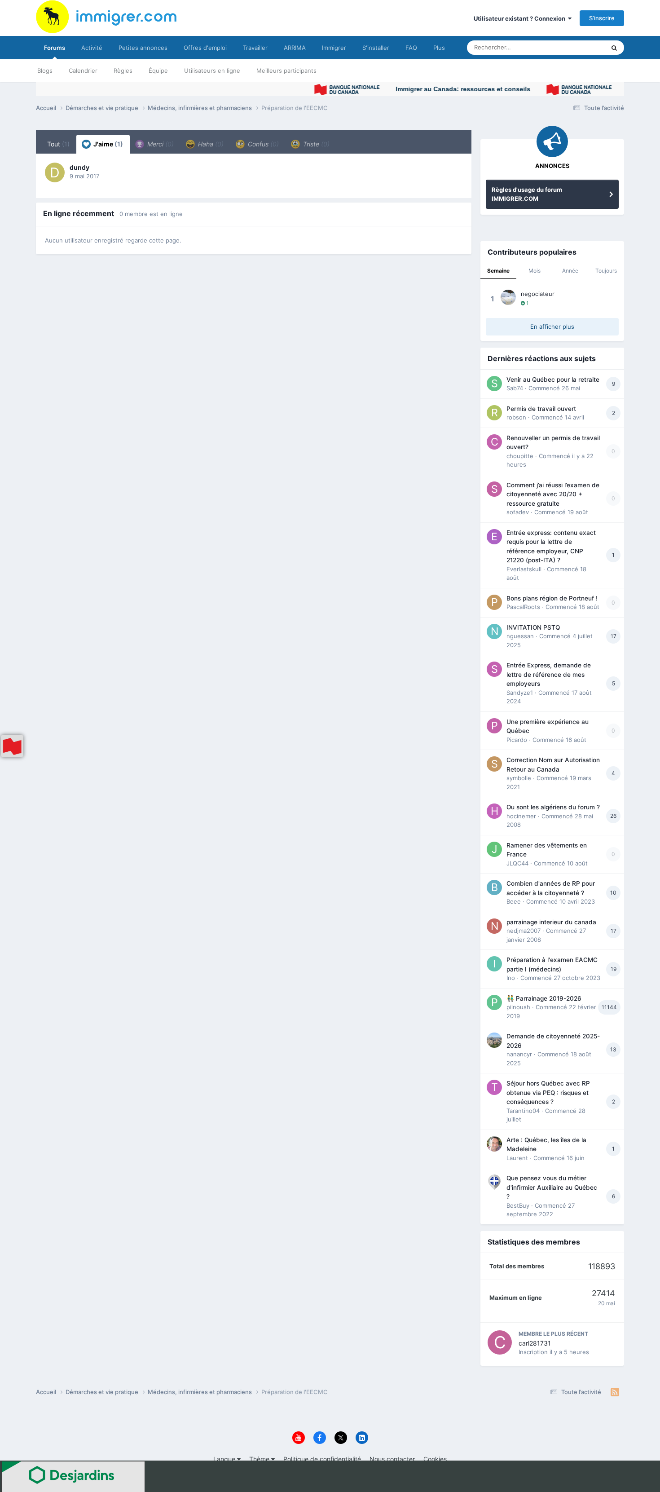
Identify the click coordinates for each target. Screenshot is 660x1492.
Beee (513, 901)
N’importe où (576, 47)
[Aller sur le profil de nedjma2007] (494, 926)
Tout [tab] (58, 144)
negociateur (537, 293)
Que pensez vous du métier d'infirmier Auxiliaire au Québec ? (551, 1187)
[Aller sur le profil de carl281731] (500, 1342)
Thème (260, 1459)
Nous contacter (392, 1459)
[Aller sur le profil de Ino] (494, 963)
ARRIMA (295, 47)
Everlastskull (523, 569)
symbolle (518, 777)
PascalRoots (523, 606)
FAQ (411, 47)
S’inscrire (602, 18)
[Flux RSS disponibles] (615, 1392)
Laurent (517, 1157)
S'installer (375, 47)
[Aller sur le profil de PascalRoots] (494, 602)
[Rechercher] (614, 47)
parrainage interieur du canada (551, 922)
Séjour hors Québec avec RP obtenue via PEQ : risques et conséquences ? (548, 1092)
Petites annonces (143, 47)
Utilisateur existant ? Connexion (521, 18)
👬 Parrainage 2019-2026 (543, 998)
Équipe (158, 70)
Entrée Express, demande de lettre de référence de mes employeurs (548, 674)
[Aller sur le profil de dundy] (55, 172)
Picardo (516, 739)
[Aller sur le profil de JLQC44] (494, 849)
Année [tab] (570, 270)
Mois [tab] (534, 270)
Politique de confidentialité (322, 1459)
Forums (54, 47)
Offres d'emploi (205, 47)
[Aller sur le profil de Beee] (494, 887)
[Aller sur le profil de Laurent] (494, 1144)
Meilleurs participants (286, 70)
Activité (91, 47)
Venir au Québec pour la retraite (552, 379)
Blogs (45, 70)
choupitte (519, 455)
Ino (510, 977)
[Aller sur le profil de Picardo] (494, 725)
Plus (439, 47)
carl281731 (535, 1343)
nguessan (520, 636)
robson (516, 417)
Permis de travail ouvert (541, 408)
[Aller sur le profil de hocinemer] (494, 811)
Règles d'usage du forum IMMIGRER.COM (527, 194)
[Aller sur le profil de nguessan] (494, 631)
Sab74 (514, 388)
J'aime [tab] (107, 144)
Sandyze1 (519, 692)
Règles (123, 70)
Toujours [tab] (606, 270)
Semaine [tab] (498, 270)
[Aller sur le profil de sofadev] (494, 489)
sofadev (517, 512)
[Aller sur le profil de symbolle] (494, 764)
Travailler (255, 47)
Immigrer (334, 47)
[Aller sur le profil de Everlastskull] (494, 536)
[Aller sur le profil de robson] (494, 412)
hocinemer (521, 816)
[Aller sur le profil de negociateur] (508, 297)
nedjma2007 (523, 930)
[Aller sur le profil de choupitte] (494, 442)
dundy (79, 167)
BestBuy (517, 1205)
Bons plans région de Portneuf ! (552, 598)
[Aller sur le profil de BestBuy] (494, 1182)
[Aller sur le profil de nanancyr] (494, 1040)
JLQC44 (517, 863)
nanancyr (519, 1054)
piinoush (518, 1007)
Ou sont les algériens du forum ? (553, 807)
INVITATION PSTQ (533, 627)
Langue (225, 1459)
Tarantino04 (523, 1110)
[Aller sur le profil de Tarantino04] (494, 1087)
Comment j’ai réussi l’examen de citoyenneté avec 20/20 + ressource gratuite (552, 494)
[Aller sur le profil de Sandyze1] (494, 669)
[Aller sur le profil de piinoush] (494, 1002)
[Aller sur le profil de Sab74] (494, 383)
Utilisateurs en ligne (212, 70)
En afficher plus (552, 326)
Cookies (435, 1459)
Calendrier (83, 70)
